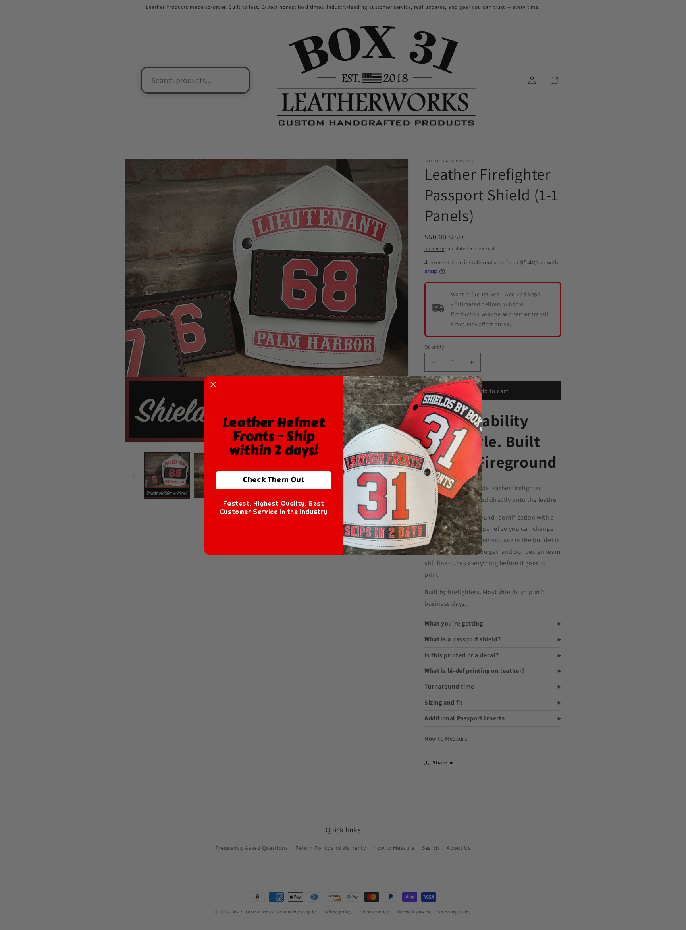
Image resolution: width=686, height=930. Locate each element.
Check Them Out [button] (273, 479)
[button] (213, 385)
